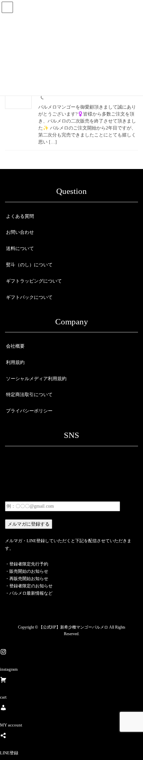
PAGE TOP (133, 731)
